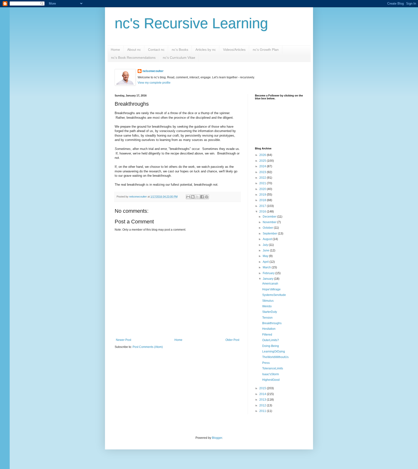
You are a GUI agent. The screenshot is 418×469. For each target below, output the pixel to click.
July (266, 245)
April (266, 262)
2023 (263, 172)
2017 (263, 206)
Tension (267, 317)
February (269, 273)
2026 (263, 155)
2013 (263, 399)
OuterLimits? (270, 340)
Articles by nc (205, 49)
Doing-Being (270, 346)
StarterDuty (269, 312)
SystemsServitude (274, 295)
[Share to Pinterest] (206, 196)
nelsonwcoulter (153, 71)
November (270, 222)
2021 (263, 183)
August (268, 239)
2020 (263, 189)
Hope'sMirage (271, 289)
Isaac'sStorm (270, 374)
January (268, 278)
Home (115, 49)
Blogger (217, 438)
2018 (263, 200)
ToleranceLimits (272, 368)
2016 (263, 211)
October (268, 227)
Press (266, 363)
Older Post (232, 340)
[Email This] (188, 196)
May (266, 256)
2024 (263, 166)
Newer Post (123, 340)
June (266, 250)
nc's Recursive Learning (191, 23)
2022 (263, 177)
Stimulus (268, 300)
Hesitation (269, 328)
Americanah (270, 283)
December (270, 216)
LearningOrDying (273, 351)
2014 (263, 394)
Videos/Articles (234, 49)
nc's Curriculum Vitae (179, 57)
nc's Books (180, 49)
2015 (263, 388)
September (270, 233)
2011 (263, 411)
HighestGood (271, 379)
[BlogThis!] (192, 196)
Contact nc (156, 49)
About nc (134, 49)
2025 (263, 160)
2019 (263, 194)
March (267, 267)
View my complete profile (154, 82)
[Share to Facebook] (202, 196)
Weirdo (267, 306)
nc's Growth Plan (266, 49)
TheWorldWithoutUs (275, 357)
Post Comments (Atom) (148, 347)
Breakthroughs (272, 323)
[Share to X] (197, 196)
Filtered (267, 334)
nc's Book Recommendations (133, 57)
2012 (263, 405)
